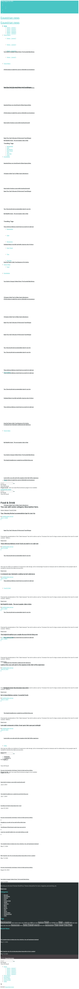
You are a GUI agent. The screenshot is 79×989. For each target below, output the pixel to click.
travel (61, 925)
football (53, 922)
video (5, 915)
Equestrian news (10, 17)
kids (71, 922)
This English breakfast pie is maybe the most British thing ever (18, 460)
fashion (41, 923)
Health (5, 902)
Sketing (21, 925)
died (31, 922)
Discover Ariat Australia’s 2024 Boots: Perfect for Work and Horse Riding (16, 770)
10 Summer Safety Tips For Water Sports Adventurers (16, 505)
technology (49, 925)
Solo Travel (10, 151)
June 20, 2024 (4, 730)
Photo (5, 907)
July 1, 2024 (4, 639)
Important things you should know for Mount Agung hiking (17, 105)
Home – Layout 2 (11, 29)
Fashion (6, 898)
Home (5, 26)
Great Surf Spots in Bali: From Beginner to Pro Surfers (16, 423)
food (8, 155)
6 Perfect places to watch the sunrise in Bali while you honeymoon (19, 480)
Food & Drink (7, 372)
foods (50, 922)
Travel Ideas (7, 264)
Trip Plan (9, 260)
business (16, 922)
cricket (22, 922)
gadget (57, 922)
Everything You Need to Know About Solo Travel (11, 805)
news (7, 925)
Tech (5, 910)
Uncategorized (8, 914)
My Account (7, 5)
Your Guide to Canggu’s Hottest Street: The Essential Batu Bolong (19, 51)
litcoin (73, 922)
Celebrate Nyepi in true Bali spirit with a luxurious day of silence (18, 244)
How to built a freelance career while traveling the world (17, 122)
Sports (5, 908)
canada (19, 922)
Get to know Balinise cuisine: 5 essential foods (14, 695)
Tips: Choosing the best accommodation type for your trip (17, 209)
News (5, 905)
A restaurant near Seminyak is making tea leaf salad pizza (17, 662)
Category (6, 510)
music (4, 925)
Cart (8, 7)
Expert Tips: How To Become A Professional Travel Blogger (17, 87)
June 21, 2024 (4, 699)
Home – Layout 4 (11, 51)
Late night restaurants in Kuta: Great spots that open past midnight (21, 725)
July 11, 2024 (4, 518)
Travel (5, 911)
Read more (3, 540)
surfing (43, 925)
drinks (36, 922)
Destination (7, 157)
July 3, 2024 (4, 609)
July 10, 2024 (4, 548)
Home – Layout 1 (11, 27)
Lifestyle (6, 904)
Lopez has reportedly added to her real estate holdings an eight (14, 832)
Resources (10, 149)
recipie (9, 925)
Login (5, 12)
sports (37, 925)
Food (5, 899)
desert (29, 922)
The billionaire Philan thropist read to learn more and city (13, 827)
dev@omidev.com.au (7, 516)
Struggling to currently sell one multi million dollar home (13, 822)
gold (64, 922)
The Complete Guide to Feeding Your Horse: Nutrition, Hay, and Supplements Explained (20, 843)
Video (5, 480)
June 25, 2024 (4, 669)
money (2, 925)
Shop (5, 4)
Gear (8, 148)
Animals (6, 895)
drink (34, 922)
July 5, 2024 (4, 578)
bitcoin (13, 922)
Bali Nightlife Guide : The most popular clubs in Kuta (16, 140)
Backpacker (10, 146)
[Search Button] (14, 753)
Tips (8, 152)
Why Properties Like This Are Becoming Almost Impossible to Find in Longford (18, 855)
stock (41, 925)
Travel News (7, 35)
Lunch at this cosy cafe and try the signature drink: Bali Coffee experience (21, 478)
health (67, 923)
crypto (25, 922)
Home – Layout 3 (11, 30)
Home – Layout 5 (11, 33)
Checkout (9, 8)
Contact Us (7, 10)
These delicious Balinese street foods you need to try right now (19, 373)
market (76, 922)
